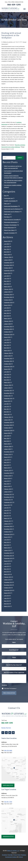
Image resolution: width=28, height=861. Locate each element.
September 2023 (8, 334)
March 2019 (7, 468)
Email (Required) (14, 650)
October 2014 (7, 588)
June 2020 (6, 436)
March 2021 (7, 414)
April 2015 (6, 572)
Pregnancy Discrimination (10, 225)
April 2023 (6, 348)
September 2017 (8, 502)
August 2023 (7, 337)
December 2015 (8, 553)
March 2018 (7, 486)
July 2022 (6, 372)
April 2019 (6, 465)
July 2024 (6, 308)
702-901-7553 (8, 802)
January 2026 (7, 260)
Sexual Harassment (9, 227)
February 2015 (7, 577)
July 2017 (6, 508)
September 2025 (8, 271)
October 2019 (7, 454)
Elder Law (6, 204)
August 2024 (7, 305)
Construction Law (8, 198)
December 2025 (8, 263)
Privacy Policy (17, 855)
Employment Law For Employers (12, 209)
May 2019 (6, 462)
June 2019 (6, 460)
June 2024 (6, 310)
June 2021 (6, 406)
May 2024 (6, 313)
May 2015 (6, 569)
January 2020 (7, 449)
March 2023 (7, 350)
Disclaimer (4, 685)
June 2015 (6, 566)
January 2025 (7, 292)
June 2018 (6, 481)
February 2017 (7, 521)
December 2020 (8, 422)
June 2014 (6, 598)
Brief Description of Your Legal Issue (14, 672)
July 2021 (6, 404)
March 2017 (7, 518)
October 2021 (7, 396)
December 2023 (8, 326)
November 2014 (8, 585)
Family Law (7, 214)
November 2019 (8, 452)
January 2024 (7, 324)
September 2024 (8, 302)
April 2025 (6, 284)
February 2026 (7, 257)
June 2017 (6, 510)
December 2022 (8, 358)
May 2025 (6, 281)
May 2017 (6, 513)
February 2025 (7, 289)
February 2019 (7, 470)
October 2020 (7, 428)
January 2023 (7, 356)
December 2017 (8, 494)
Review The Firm (6, 728)
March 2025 (7, 287)
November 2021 (8, 393)
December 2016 (8, 526)
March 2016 (7, 548)
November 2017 (8, 497)
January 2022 (7, 388)
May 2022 (6, 377)
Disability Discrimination (10, 201)
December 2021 (8, 390)
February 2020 (7, 446)
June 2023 (6, 342)
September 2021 (8, 398)
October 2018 (7, 476)
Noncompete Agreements (10, 222)
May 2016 (6, 542)
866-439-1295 (14, 4)
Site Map (10, 855)
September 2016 (8, 534)
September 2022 (8, 366)
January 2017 (7, 524)
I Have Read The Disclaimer (10, 688)
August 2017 (7, 505)
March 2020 (7, 444)
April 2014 (6, 604)
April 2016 (6, 545)
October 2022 (7, 364)
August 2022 (7, 369)
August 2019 (7, 457)
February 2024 (7, 321)
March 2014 (7, 606)
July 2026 (6, 244)
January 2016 (7, 550)
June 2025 (6, 278)
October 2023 (7, 332)
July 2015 (6, 564)
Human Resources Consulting (11, 220)
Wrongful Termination (9, 233)
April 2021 (6, 412)
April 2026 (6, 252)
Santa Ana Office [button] (8, 785)
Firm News (6, 217)
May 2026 (6, 249)
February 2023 (7, 353)
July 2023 (6, 340)
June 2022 (6, 374)
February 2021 (7, 417)
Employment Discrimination (11, 206)
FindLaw (21, 857)
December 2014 (8, 582)
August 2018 (7, 478)
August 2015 (7, 561)
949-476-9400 (8, 751)
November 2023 (8, 329)
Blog (5, 196)
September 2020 (8, 430)
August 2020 (7, 433)
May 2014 (6, 601)
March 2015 (7, 574)
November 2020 (8, 425)
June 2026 (6, 247)
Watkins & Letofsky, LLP (9, 42)
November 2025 (8, 265)
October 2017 (7, 500)
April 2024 (6, 316)
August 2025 (7, 273)
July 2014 (6, 596)
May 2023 (6, 345)
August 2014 (7, 593)
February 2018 (7, 489)
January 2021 (7, 420)
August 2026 (7, 241)
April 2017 (6, 516)
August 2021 (7, 401)
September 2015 (8, 558)
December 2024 (8, 294)
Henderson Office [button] (8, 836)
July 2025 (6, 276)
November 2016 (8, 529)
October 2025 (7, 268)
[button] (24, 9)
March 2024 (7, 318)
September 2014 (8, 590)
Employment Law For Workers (11, 212)
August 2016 (7, 537)
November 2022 (8, 361)
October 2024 (7, 300)
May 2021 (6, 409)
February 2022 (7, 385)
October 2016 (7, 532)
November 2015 (8, 556)
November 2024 (8, 297)
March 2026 (7, 254)
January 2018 (7, 492)
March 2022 (7, 382)
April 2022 (6, 380)
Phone (14, 657)
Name (14, 642)
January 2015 (7, 580)
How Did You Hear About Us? (14, 665)
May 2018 (6, 484)
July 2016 (6, 540)
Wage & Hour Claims (9, 230)
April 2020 (6, 441)
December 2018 (8, 473)
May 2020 (6, 438)
